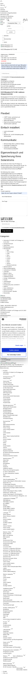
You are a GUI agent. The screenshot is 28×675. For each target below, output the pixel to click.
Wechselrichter (7, 248)
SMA (8, 250)
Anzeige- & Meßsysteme (9, 278)
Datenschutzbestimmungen (17, 77)
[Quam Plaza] (3, 20)
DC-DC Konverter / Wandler (10, 291)
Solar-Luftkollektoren (8, 288)
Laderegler (6, 271)
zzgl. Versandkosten (12, 57)
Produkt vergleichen (5, 191)
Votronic (8, 263)
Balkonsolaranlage (8, 289)
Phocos (8, 256)
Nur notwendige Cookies (14, 354)
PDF (2, 189)
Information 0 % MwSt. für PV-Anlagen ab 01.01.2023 (13, 310)
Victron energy (10, 252)
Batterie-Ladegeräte (8, 275)
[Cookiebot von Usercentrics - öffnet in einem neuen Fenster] (19, 319)
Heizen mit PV (7, 283)
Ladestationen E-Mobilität (10, 270)
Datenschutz (3, 358)
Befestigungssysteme (9, 247)
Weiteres (6, 286)
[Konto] (26, 20)
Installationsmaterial (8, 276)
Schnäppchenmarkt (8, 243)
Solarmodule (7, 245)
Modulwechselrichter (11, 265)
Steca (8, 255)
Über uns (5, 673)
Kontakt (5, 671)
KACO (8, 260)
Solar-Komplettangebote (9, 268)
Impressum (3, 361)
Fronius (8, 258)
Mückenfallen (7, 293)
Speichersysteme (8, 266)
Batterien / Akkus (8, 273)
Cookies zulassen (14, 350)
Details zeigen (19, 345)
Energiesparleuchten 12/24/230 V (12, 284)
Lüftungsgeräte (7, 281)
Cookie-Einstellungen (5, 359)
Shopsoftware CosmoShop (6, 366)
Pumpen (6, 279)
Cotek (8, 253)
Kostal (8, 261)
